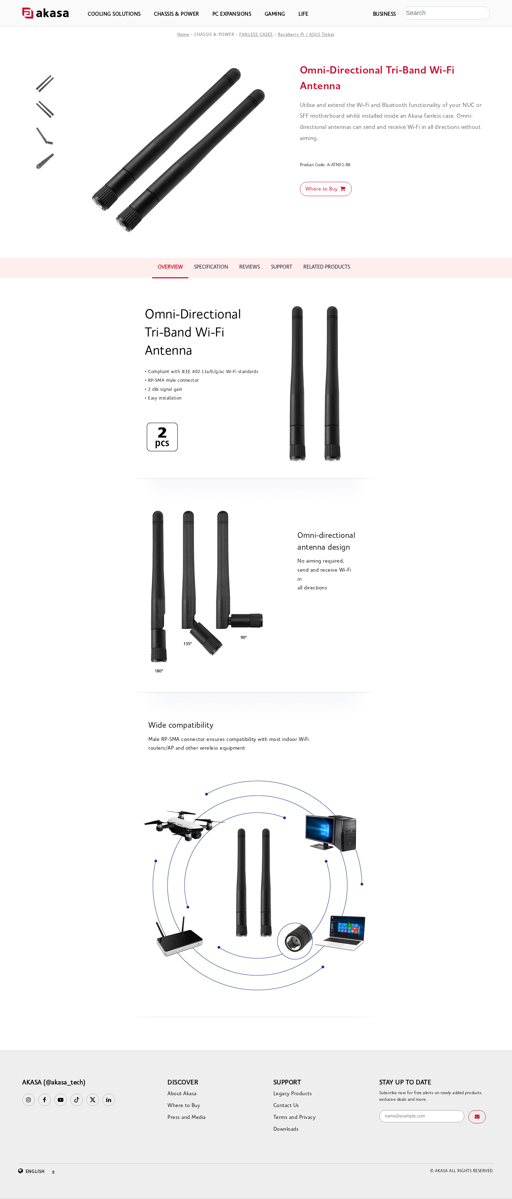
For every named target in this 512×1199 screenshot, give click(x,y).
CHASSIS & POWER (176, 14)
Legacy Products (292, 1094)
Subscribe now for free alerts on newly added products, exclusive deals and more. (431, 1096)
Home (183, 35)
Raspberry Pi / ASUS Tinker (306, 35)
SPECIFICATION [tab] (211, 267)
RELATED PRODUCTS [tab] (326, 267)
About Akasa (182, 1094)
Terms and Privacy (294, 1117)
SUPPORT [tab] (281, 267)
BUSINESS (384, 14)
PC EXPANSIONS (231, 14)
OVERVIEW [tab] (170, 267)
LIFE (303, 14)
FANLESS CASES (256, 35)
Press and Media (187, 1117)
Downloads (286, 1129)
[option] (180, 152)
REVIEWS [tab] (249, 267)
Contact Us (286, 1105)
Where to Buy (322, 189)
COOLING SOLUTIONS (114, 14)
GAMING (275, 14)
